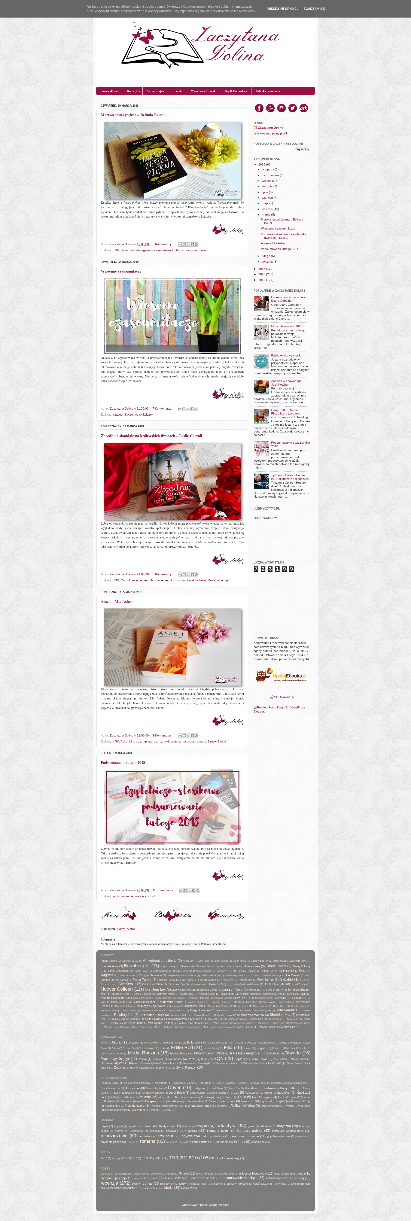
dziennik (186, 1126)
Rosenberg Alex (262, 1010)
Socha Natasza (155, 1018)
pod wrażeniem (201, 1178)
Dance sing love (154, 1088)
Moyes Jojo (149, 1006)
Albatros (134, 1042)
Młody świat (164, 1097)
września (268, 180)
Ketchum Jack (207, 993)
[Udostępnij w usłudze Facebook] (192, 244)
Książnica (290, 1048)
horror (302, 1126)
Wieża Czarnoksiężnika (146, 1063)
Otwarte (292, 1053)
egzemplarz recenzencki (157, 250)
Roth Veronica (287, 1010)
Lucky (303, 1048)
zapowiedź (187, 1188)
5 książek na (124, 1173)
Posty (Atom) (126, 928)
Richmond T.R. (177, 1010)
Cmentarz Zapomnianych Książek (289, 1083)
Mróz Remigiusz (171, 1006)
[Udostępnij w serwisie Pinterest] (196, 244)
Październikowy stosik (286, 355)
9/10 (214, 1158)
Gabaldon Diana (292, 979)
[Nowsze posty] (119, 920)
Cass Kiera (252, 966)
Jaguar (262, 1048)
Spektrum (246, 1101)
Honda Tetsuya (299, 984)
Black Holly (239, 960)
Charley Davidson (225, 1083)
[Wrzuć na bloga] (184, 244)
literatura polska (249, 1130)
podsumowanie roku (277, 1178)
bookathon (156, 1173)
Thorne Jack (274, 1019)
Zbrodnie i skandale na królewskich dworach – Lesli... (284, 236)
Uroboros (107, 1063)
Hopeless (251, 1088)
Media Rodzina (143, 1053)
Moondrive (202, 1053)
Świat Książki (186, 1067)
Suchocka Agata (236, 1019)
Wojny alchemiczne (271, 1106)
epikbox (170, 1173)
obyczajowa (191, 1136)
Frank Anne (227, 979)
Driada (115, 1048)
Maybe (116, 1097)
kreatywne (172, 1130)
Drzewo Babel (130, 1048)
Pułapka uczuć (155, 1101)
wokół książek (144, 414)
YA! (278, 1063)
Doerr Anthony (127, 975)
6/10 (158, 1158)
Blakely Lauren (260, 960)
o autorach (140, 1178)
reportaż (131, 1142)
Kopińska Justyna (272, 994)
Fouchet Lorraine (207, 979)
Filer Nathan (121, 979)
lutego (266, 256)
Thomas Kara (256, 1019)
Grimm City (234, 1088)
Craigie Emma (180, 971)
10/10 (104, 1158)
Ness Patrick (241, 1006)
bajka (104, 1126)
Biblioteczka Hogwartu (184, 1083)
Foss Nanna (187, 979)
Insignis (247, 1048)
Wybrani (289, 1106)
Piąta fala (305, 1097)
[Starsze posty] (226, 920)
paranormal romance (244, 1136)
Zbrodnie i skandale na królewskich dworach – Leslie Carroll (151, 435)
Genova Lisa (107, 984)
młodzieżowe (114, 1135)
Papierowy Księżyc (115, 1059)
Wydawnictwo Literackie (257, 1063)
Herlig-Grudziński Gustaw (245, 984)
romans (201, 741)
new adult (165, 1136)
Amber (166, 1042)
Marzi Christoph (246, 1002)
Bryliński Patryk (169, 966)
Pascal (142, 1059)
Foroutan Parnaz (166, 979)
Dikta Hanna (286, 970)
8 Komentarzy (162, 244)
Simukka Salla (118, 1019)
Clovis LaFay (259, 1083)
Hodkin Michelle (274, 984)
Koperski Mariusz (249, 994)
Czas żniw (133, 1088)
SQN (218, 1058)
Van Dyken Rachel (160, 1022)
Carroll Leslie (129, 580)
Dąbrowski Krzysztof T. (233, 975)
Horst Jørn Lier (154, 989)
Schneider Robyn (223, 1015)
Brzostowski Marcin (192, 966)
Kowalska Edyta (296, 993)
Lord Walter (280, 998)
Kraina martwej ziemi (124, 1092)
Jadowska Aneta (181, 989)
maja (265, 203)
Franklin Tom (245, 979)
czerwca (268, 197)
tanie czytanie (167, 1183)
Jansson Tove (232, 989)
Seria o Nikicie (196, 1101)
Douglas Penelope (151, 975)
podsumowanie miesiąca (129, 896)
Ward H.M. (203, 1023)
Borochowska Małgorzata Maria (290, 961)
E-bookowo (148, 1048)
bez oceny (232, 1158)
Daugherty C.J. (224, 971)
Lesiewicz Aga (220, 998)
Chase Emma (276, 966)
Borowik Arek (109, 966)
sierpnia (267, 186)
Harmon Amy (218, 984)
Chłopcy (243, 1083)
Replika (205, 1059)
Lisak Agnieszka (260, 998)
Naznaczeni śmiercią (187, 1097)
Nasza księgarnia (246, 1053)
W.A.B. (123, 1063)
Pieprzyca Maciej (110, 1010)
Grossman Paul (177, 984)
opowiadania (216, 1136)
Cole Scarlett (160, 970)
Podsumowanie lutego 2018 (123, 762)
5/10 (145, 1158)
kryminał (191, 1130)
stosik (152, 896)
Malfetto (268, 1092)
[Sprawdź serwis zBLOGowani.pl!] (282, 697)
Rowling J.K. (124, 1015)
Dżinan (254, 975)
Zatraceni (138, 1109)
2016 (262, 274)
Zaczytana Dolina (270, 127)
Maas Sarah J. (119, 1001)
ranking (299, 1178)
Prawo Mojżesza (131, 1101)
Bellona (192, 1042)
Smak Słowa (259, 1059)
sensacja (222, 1141)
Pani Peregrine (262, 1097)
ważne (244, 1183)
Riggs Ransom (200, 1010)
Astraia (178, 1042)
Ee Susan (292, 975)
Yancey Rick (130, 1027)
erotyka (176, 741)
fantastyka (226, 1125)
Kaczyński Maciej (165, 994)
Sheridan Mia (280, 1015)
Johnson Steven (274, 989)
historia (180, 580)
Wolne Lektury (170, 1063)
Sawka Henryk (202, 1015)
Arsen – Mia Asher (116, 601)
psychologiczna (111, 1141)
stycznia (268, 261)
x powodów (280, 1183)
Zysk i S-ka (165, 1067)
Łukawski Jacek (265, 1027)
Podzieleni (110, 1101)
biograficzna (134, 1126)
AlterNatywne (151, 1042)
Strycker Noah (215, 1019)
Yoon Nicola (147, 1027)
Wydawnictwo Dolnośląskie (197, 1063)
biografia (118, 1126)
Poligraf (156, 1059)
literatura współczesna (287, 1130)
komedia (155, 1130)
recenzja (191, 250)
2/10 (114, 1158)
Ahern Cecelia (109, 960)
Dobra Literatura (289, 1042)
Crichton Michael (202, 971)
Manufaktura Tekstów (112, 1053)
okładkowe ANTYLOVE (175, 1178)
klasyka (119, 1130)
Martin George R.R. (222, 1002)
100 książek (107, 1173)
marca (266, 214)
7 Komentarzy (161, 408)
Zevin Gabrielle (165, 1027)
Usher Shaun (135, 1022)
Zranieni (154, 1110)
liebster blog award (254, 1173)
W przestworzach (199, 1105)
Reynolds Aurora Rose (153, 1010)
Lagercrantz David (141, 998)
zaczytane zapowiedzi (156, 1188)
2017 (262, 268)
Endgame (199, 1088)
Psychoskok (174, 1059)
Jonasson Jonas (121, 994)
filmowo (184, 1173)
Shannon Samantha (250, 1015)
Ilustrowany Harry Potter (280, 1088)
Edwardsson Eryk (272, 975)
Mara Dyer (283, 1092)
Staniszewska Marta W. (186, 1018)
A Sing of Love (109, 1082)
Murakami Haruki (195, 1006)
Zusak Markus (194, 1027)
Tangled (279, 1101)
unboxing (216, 1183)
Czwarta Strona (266, 1042)
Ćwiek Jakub (244, 1027)
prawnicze (300, 1136)
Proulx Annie (129, 1010)
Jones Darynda (142, 994)
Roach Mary (222, 1010)
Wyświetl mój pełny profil (270, 133)
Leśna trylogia (197, 1092)
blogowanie (141, 1173)
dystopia (168, 1126)
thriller (203, 250)
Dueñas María (208, 975)
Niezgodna (211, 1097)
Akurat (116, 1042)
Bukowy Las (218, 1042)
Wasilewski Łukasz (244, 1023)
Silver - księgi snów (222, 1101)
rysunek (170, 1142)
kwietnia (268, 209)
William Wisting (243, 1105)
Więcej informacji (283, 9)
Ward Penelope (221, 1023)
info (198, 1173)
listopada (268, 169)
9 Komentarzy (162, 735)
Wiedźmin (222, 1106)
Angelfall (161, 1082)
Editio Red (182, 1047)
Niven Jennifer (260, 1006)
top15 (204, 1183)
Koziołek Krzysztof (113, 997)
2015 (262, 280)
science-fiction (199, 1141)
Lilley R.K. (240, 997)
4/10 (116, 741)
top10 (182, 1183)
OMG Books (273, 1053)
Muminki (146, 1097)
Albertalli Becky (130, 961)
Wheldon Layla (111, 1027)
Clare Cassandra (118, 970)
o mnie (154, 1178)
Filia (228, 1047)
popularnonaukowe (278, 1136)
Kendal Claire (187, 994)
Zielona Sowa (294, 1063)
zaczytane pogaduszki (122, 1188)
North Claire (279, 1006)
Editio (163, 1048)
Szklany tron (262, 1101)
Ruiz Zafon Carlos (152, 1015)
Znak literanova (124, 1067)
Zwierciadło (147, 1067)
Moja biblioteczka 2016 (286, 326)
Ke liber (276, 1048)
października (271, 175)
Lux (236, 1092)
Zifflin (180, 1027)
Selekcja (176, 1101)
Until (181, 1106)
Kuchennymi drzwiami (152, 1092)
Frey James (265, 979)
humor (104, 1130)
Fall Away (217, 1088)
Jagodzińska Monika (206, 989)
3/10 (124, 1158)
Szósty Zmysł (217, 741)
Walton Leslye (186, 1023)
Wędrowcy (304, 1105)
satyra (182, 1142)
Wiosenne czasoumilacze (121, 271)
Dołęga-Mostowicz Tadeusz (181, 975)
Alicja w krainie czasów (136, 1082)
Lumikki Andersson (219, 1092)
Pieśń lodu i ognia (287, 1097)
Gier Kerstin (127, 984)
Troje (307, 1101)
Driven (175, 1087)
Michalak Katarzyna (125, 1006)
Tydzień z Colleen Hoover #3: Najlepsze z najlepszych (290, 477)
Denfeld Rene (267, 971)
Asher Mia (127, 741)
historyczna (282, 1126)
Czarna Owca (245, 1042)
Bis (205, 1042)
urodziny (232, 1183)
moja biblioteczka (284, 1173)
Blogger (223, 1204)
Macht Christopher (144, 1001)
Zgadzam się (314, 9)
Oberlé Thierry (299, 1006)
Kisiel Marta (227, 993)
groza (251, 1126)
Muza (180, 250)
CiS (231, 1042)
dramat (150, 1126)
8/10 (193, 1157)
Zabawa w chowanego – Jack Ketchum (287, 382)
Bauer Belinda (130, 250)
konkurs (208, 1173)
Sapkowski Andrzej (180, 1015)
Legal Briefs (176, 1092)
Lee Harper (178, 998)
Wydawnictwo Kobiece (227, 1063)
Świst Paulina (287, 1027)
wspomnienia (259, 1141)
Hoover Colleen (117, 989)
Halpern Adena (197, 984)
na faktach (145, 1136)
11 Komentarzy (163, 890)
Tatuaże (295, 1101)
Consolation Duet (111, 1088)
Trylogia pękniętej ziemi (162, 1106)
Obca (242, 1097)
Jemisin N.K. (255, 989)
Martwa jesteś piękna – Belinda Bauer (132, 115)
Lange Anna (161, 998)
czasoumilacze (123, 414)
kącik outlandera (227, 1173)
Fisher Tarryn (142, 979)
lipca (265, 192)
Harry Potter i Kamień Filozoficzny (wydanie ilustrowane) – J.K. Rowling (289, 413)
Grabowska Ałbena (153, 984)
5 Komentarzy (162, 574)
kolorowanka (136, 1131)
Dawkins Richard (246, 971)
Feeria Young (211, 1048)
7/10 (116, 250)
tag (150, 1183)
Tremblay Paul (115, 1023)
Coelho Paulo (141, 971)
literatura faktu (196, 580)
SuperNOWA (280, 1059)
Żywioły (167, 1110)
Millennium (129, 1097)
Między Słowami (179, 1053)
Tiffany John (291, 1019)
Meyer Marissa (287, 1002)
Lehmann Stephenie (198, 998)
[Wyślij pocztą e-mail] (180, 244)
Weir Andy (263, 1023)
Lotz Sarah (296, 997)
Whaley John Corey (300, 1023)
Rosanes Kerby (241, 1010)
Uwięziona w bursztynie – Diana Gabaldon (288, 299)
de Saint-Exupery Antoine (220, 1027)
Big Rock (205, 1082)
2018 (262, 164)
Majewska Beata (171, 1001)
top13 (193, 1183)
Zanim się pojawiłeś (116, 1109)
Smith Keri (135, 1019)
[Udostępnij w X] (188, 244)
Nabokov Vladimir (220, 1006)
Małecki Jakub (266, 1002)
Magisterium (252, 1092)
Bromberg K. (137, 965)
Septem (240, 1059)
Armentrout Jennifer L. (160, 960)
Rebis (191, 1059)
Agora (104, 1042)
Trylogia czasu (134, 1105)
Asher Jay (188, 961)
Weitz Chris (279, 1023)
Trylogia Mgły (112, 1105)
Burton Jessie (215, 966)
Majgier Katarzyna (197, 1002)
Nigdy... (229, 1097)
